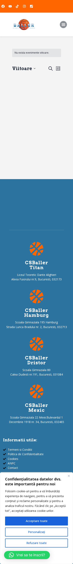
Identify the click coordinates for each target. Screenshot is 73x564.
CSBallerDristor (36, 360)
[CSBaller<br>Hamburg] (36, 296)
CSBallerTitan (36, 265)
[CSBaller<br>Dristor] (36, 344)
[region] (36, 518)
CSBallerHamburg (36, 313)
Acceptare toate (36, 521)
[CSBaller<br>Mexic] (36, 391)
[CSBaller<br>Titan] (36, 249)
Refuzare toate (36, 543)
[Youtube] (10, 6)
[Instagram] (24, 6)
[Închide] (68, 475)
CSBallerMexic (36, 408)
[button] (27, 555)
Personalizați (36, 532)
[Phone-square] (31, 6)
